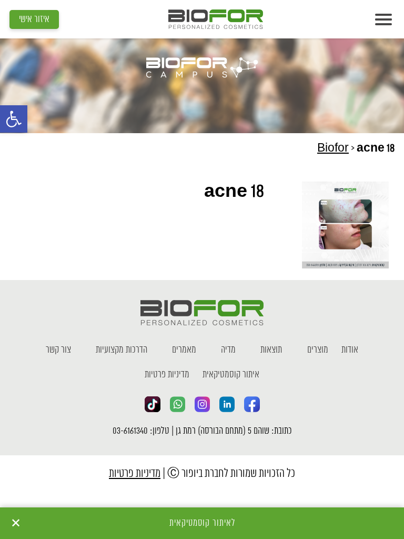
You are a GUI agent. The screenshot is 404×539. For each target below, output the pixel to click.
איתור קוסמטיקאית (231, 375)
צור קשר (58, 350)
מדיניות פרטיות (167, 375)
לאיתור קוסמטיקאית (202, 523)
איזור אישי (34, 19)
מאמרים (184, 350)
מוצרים (317, 350)
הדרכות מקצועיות (121, 350)
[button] (13, 119)
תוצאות (271, 350)
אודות (349, 350)
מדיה (228, 350)
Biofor (333, 149)
